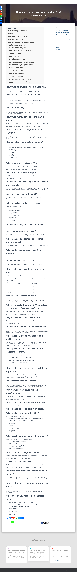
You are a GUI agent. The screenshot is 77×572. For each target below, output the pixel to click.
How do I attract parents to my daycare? (16, 38)
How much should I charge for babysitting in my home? (20, 65)
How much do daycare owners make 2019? (17, 30)
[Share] (1, 23)
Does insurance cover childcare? (16, 48)
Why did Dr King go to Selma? (38, 550)
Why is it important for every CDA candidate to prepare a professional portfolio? (26, 58)
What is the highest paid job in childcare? (17, 71)
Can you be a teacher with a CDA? (16, 56)
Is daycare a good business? (15, 78)
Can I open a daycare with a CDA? (16, 44)
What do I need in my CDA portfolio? (16, 31)
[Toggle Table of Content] (42, 29)
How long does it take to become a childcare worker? (20, 79)
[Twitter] (1, 9)
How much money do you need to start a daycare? (19, 34)
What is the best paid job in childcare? (17, 45)
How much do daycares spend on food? (17, 47)
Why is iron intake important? (61, 34)
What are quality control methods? (62, 32)
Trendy (59, 49)
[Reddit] (1, 14)
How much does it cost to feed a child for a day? (19, 54)
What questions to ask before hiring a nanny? (18, 75)
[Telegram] (1, 18)
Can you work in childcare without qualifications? (19, 68)
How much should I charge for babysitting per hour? (20, 81)
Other (56, 49)
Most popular (67, 47)
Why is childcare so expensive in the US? (17, 59)
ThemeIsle (69, 570)
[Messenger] (1, 20)
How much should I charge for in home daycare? (18, 36)
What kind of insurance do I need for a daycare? (19, 51)
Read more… (14, 560)
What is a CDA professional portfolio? (16, 41)
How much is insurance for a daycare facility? (18, 61)
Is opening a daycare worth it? (15, 53)
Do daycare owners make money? (16, 67)
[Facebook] (1, 7)
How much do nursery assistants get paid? (18, 70)
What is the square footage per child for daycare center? (21, 50)
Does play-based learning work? (62, 36)
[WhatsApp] (1, 16)
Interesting (63, 47)
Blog (57, 47)
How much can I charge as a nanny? (16, 76)
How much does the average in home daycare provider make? (21, 42)
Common (60, 47)
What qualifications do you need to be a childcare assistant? (22, 64)
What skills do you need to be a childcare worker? (19, 82)
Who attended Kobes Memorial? (62, 30)
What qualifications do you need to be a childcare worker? (21, 62)
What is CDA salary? (12, 33)
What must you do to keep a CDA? (15, 39)
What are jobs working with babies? (16, 73)
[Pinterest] (1, 11)
